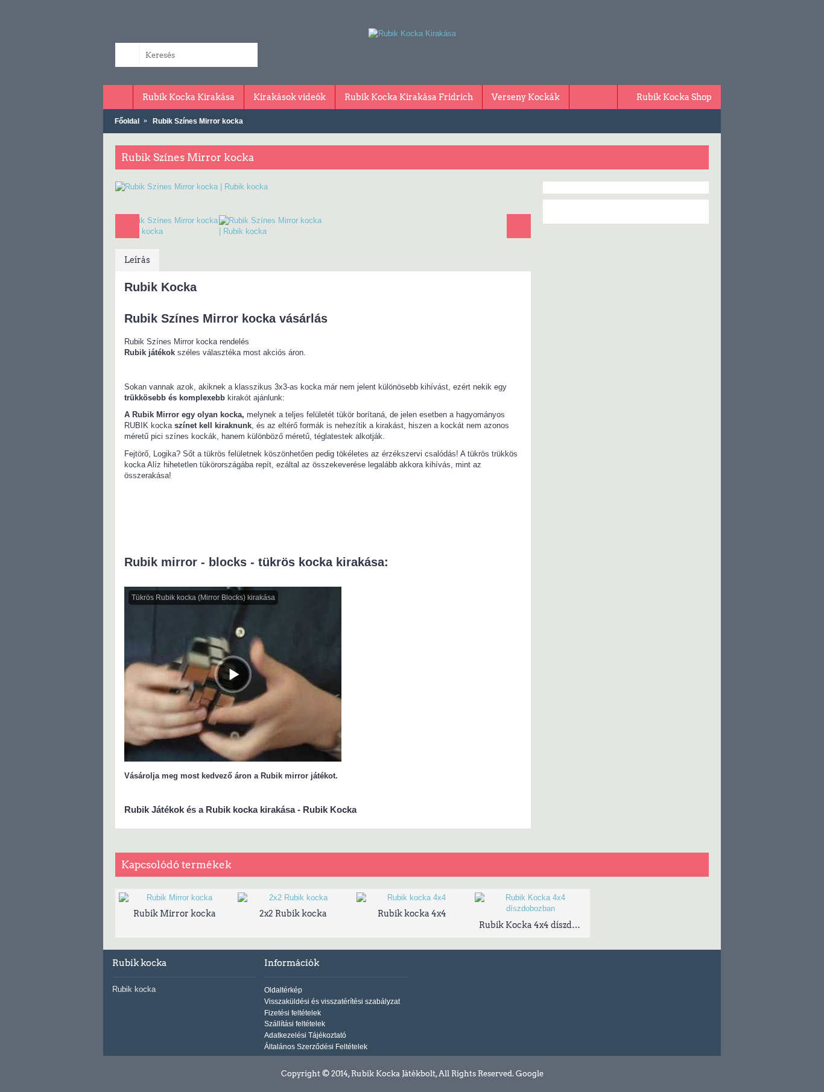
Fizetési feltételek (292, 1013)
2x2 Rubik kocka (293, 913)
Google (530, 1073)
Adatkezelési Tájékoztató (305, 1035)
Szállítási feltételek (294, 1024)
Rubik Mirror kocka (174, 913)
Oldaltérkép (283, 990)
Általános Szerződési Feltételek (315, 1047)
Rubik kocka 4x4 (412, 913)
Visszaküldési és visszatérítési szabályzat (332, 1001)
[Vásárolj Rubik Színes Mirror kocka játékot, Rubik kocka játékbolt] (323, 186)
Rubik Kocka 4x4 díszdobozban (532, 925)
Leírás (137, 260)
